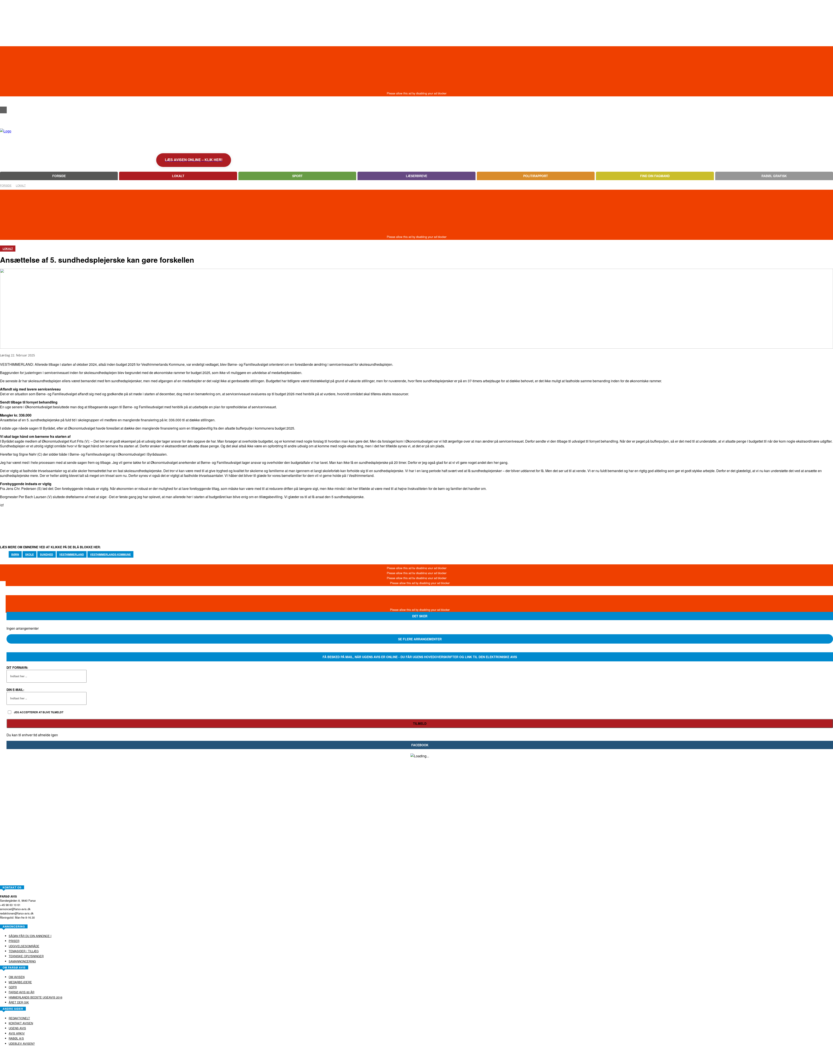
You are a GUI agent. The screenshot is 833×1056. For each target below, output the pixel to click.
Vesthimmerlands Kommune (110, 554)
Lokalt (21, 185)
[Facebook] (3, 110)
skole (29, 554)
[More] (160, 521)
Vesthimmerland (71, 554)
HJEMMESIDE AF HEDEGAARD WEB (433, 1052)
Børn (15, 554)
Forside (5, 185)
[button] (3, 102)
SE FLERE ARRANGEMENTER (420, 639)
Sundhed (46, 554)
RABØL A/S (403, 1052)
